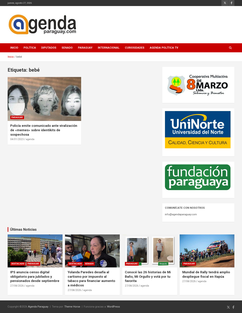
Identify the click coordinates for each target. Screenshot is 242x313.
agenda (30, 139)
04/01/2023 (17, 139)
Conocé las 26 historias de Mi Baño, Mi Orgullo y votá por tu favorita (148, 276)
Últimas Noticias (23, 229)
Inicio (14, 47)
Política (30, 47)
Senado (67, 47)
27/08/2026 (17, 285)
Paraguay (85, 47)
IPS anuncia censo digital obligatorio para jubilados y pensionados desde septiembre (34, 276)
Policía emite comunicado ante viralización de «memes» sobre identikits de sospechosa (43, 130)
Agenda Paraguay (38, 306)
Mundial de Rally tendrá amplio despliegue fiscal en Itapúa (206, 274)
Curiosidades (134, 47)
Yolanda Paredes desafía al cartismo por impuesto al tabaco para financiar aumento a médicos (91, 278)
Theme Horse (72, 306)
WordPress (113, 306)
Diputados (48, 47)
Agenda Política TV (164, 47)
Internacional (109, 47)
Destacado (17, 263)
